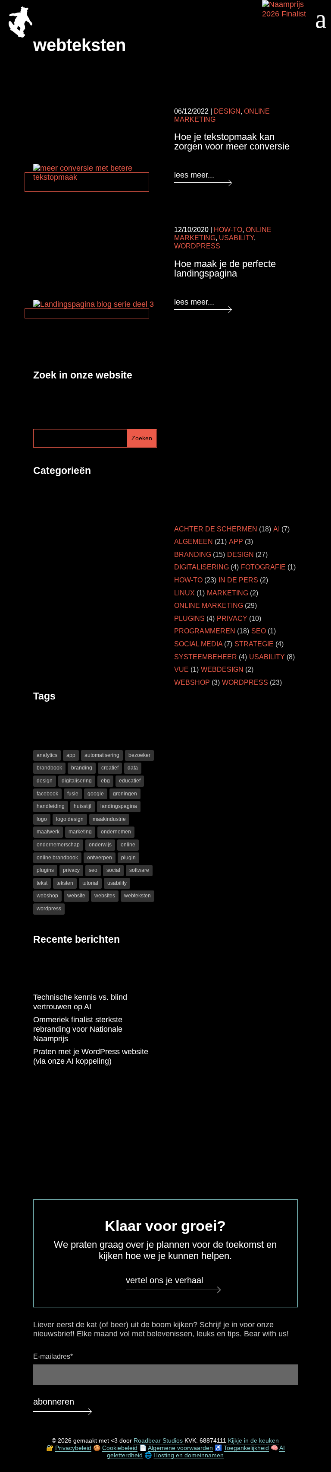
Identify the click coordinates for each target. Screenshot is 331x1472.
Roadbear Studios (159, 1440)
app (70, 755)
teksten (64, 883)
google (95, 794)
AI (276, 529)
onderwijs (100, 845)
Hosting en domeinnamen (188, 1455)
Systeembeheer (205, 657)
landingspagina (118, 806)
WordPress (197, 246)
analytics (47, 755)
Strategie (254, 644)
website (76, 896)
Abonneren (53, 1401)
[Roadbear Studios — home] (20, 23)
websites (104, 896)
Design (227, 111)
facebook (47, 794)
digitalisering (77, 781)
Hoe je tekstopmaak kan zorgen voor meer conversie (232, 141)
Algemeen (193, 541)
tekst (42, 883)
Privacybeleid (73, 1448)
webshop (47, 896)
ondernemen (116, 832)
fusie (72, 794)
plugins (45, 870)
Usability (236, 238)
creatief (110, 768)
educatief (130, 781)
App (236, 541)
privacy (71, 870)
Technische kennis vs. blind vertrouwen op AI (80, 1002)
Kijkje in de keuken (253, 1440)
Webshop (192, 682)
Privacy (232, 618)
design (45, 781)
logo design (70, 819)
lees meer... (194, 175)
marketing (80, 832)
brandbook (49, 768)
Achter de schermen (215, 529)
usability (117, 883)
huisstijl (82, 806)
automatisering (101, 755)
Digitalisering (201, 567)
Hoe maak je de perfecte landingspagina (225, 268)
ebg (105, 781)
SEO (258, 631)
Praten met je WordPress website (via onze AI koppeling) (90, 1056)
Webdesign (222, 669)
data (133, 768)
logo (42, 819)
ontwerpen (99, 858)
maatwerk (48, 832)
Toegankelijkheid (246, 1448)
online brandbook (57, 858)
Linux (184, 593)
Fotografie (263, 567)
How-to (228, 229)
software (139, 870)
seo (93, 870)
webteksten (137, 896)
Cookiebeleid (119, 1448)
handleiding (51, 806)
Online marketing (208, 605)
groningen (125, 794)
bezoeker (139, 755)
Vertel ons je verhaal (164, 1280)
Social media (198, 644)
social (113, 870)
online (128, 845)
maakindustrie (109, 819)
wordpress (49, 909)
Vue (181, 669)
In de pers (238, 580)
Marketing (227, 593)
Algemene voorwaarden (180, 1448)
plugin (128, 858)
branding (81, 768)
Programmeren (204, 631)
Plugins (189, 618)
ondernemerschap (58, 845)
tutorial (90, 883)
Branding (192, 554)
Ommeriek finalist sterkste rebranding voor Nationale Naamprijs (77, 1029)
